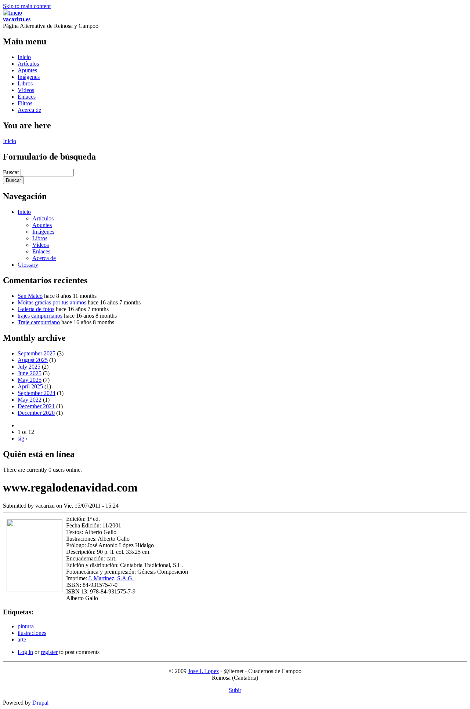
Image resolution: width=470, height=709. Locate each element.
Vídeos (26, 90)
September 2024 (36, 393)
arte (22, 639)
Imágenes (29, 77)
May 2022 (29, 399)
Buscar (12, 172)
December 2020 (36, 413)
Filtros (25, 103)
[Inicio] (12, 13)
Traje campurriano (39, 322)
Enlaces (27, 97)
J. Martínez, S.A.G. (111, 578)
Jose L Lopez (203, 671)
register (49, 652)
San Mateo (30, 296)
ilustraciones (32, 633)
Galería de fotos (36, 309)
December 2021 (36, 406)
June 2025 (29, 373)
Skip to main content (27, 6)
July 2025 (29, 366)
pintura (26, 626)
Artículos (28, 64)
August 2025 (33, 360)
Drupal (40, 702)
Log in (25, 652)
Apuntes (27, 70)
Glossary (28, 265)
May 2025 (29, 380)
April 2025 (30, 386)
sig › (23, 438)
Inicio (24, 57)
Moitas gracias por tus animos (52, 302)
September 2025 (36, 353)
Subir (235, 690)
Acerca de (29, 110)
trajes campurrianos (40, 316)
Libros (25, 83)
